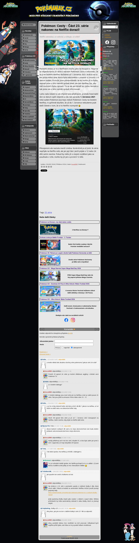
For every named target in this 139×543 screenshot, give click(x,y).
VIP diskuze (28, 155)
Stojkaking (46, 508)
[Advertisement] (69, 191)
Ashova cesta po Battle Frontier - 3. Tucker (55, 237)
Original (27, 87)
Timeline (27, 114)
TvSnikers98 (46, 471)
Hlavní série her (29, 136)
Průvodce (27, 72)
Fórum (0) (106, 56)
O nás (26, 161)
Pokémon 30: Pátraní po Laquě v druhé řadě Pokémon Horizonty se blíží (66, 253)
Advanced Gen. (29, 90)
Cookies (69, 536)
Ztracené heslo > (45, 354)
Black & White (28, 96)
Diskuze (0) (107, 51)
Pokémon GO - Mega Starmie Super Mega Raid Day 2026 (60, 268)
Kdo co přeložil (29, 117)
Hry (25, 44)
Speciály (27, 111)
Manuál (26, 69)
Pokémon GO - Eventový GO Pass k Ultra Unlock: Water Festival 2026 (64, 284)
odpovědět (61, 359)
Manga (26, 47)
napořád (66, 348)
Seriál (26, 38)
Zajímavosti (28, 133)
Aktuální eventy (29, 60)
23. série (48, 212)
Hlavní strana (28, 25)
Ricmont (48, 460)
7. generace (28, 75)
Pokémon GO (28, 35)
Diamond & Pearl (29, 93)
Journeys (27, 105)
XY (25, 99)
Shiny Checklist (29, 66)
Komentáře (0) (107, 54)
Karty (26, 50)
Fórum (26, 158)
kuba (44, 359)
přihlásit (107, 35)
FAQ (25, 164)
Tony (44, 449)
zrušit (70, 333)
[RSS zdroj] (74, 329)
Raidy (26, 63)
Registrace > (43, 352)
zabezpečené (77, 348)
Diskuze (27, 152)
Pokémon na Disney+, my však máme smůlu (55, 222)
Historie (27, 130)
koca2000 (74, 164)
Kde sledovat (28, 120)
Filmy (26, 41)
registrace (108, 37)
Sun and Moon (28, 102)
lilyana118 (45, 426)
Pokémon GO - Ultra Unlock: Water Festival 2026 (57, 299)
